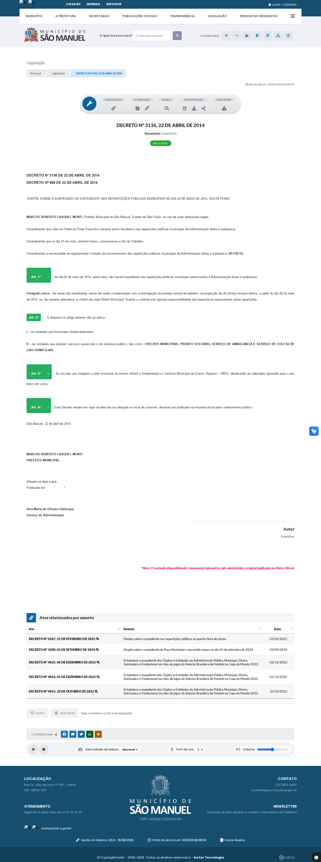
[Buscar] (177, 35)
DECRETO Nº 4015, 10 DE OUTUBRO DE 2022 (62, 691)
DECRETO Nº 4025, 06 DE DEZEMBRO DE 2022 (63, 662)
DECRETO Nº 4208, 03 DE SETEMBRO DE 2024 (62, 649)
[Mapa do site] (278, 35)
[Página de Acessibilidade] (288, 35)
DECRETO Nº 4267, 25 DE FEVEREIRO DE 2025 (62, 639)
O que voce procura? (116, 35)
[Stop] (43, 749)
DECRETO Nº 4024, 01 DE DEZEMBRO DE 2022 (63, 677)
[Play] (33, 749)
